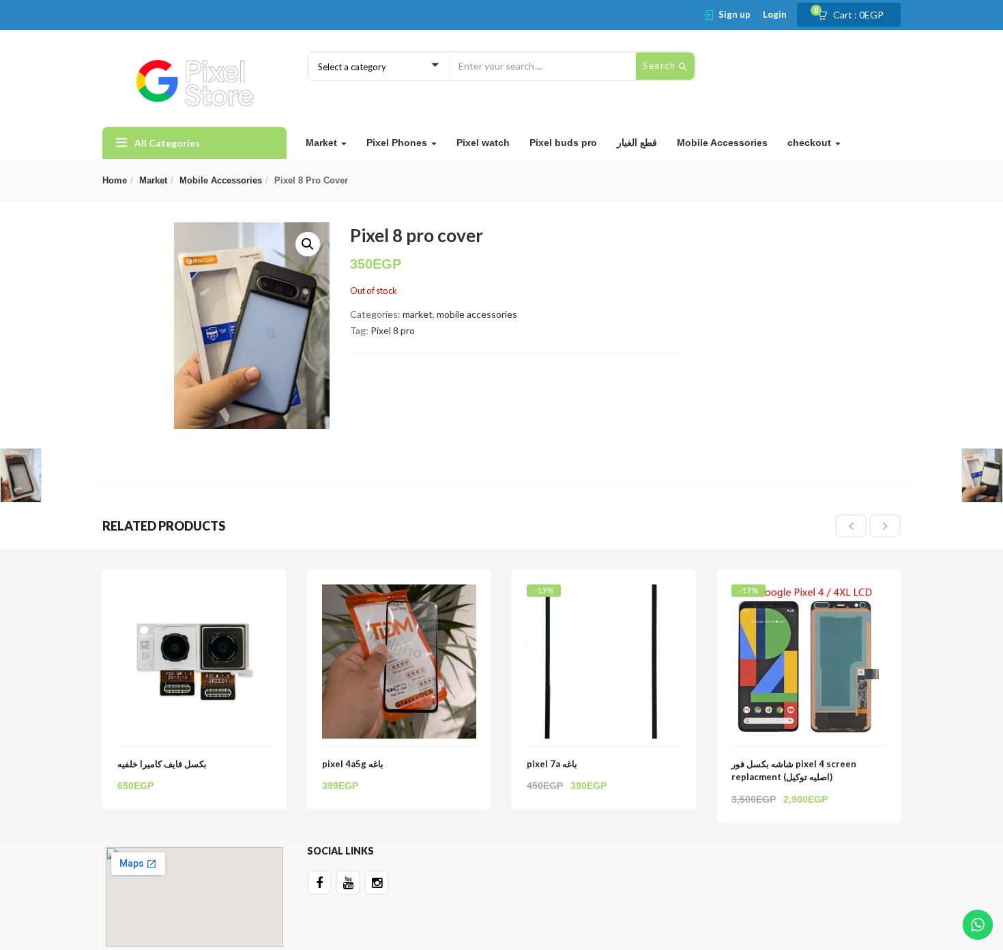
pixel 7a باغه (552, 763)
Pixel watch (483, 142)
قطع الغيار (637, 142)
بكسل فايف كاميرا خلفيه (162, 763)
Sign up (734, 14)
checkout (810, 142)
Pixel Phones (398, 142)
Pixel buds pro (563, 142)
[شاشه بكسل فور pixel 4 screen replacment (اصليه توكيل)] (808, 596)
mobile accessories (220, 180)
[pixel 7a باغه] (604, 596)
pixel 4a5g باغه (352, 763)
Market (323, 142)
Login (775, 14)
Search (661, 65)
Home (114, 180)
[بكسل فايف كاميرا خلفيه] (194, 592)
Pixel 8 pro (392, 330)
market (153, 180)
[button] (855, 15)
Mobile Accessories (722, 142)
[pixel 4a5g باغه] (399, 592)
